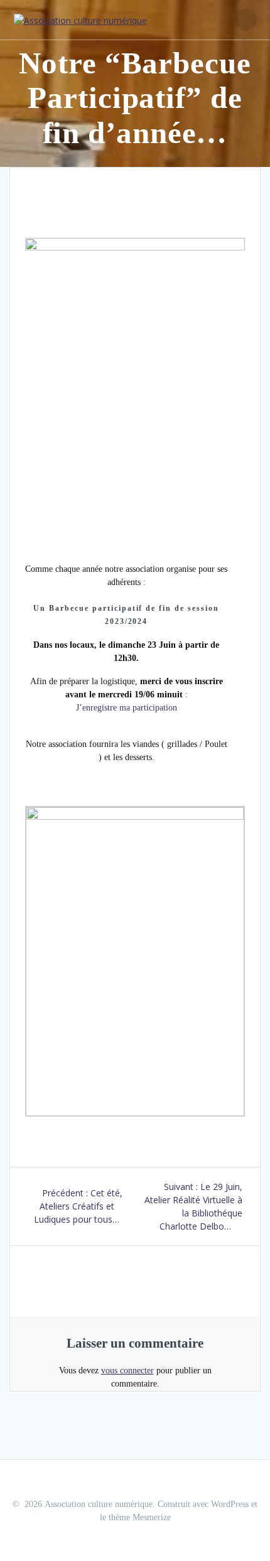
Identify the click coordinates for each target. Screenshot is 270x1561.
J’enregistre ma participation (126, 707)
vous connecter (127, 1370)
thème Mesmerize (140, 1517)
